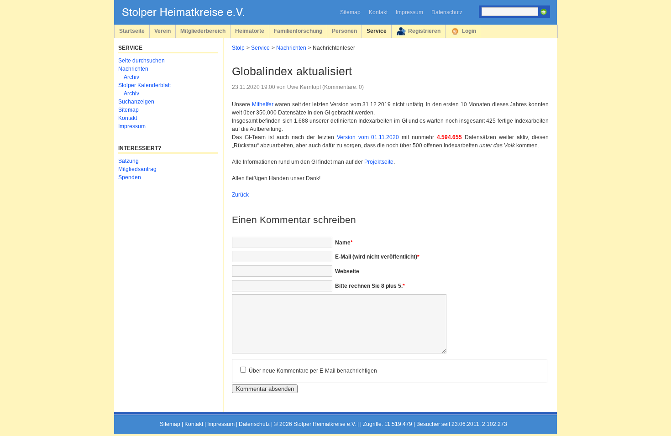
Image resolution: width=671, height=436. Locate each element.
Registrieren (424, 31)
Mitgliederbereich (202, 31)
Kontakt (378, 12)
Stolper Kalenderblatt (144, 85)
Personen (344, 31)
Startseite (132, 31)
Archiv (131, 77)
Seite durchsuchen (141, 60)
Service (377, 31)
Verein (162, 31)
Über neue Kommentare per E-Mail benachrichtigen (313, 371)
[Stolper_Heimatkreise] (189, 16)
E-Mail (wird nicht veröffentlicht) (377, 257)
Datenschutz (446, 12)
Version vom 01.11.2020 (368, 137)
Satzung (128, 161)
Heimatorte (249, 31)
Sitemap (350, 12)
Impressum (409, 12)
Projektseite (378, 162)
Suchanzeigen (136, 102)
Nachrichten (291, 48)
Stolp (238, 48)
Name (344, 242)
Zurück (240, 195)
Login (469, 31)
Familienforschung (298, 31)
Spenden (129, 177)
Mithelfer (262, 104)
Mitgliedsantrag (137, 169)
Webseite (347, 271)
